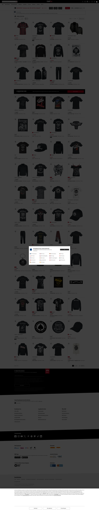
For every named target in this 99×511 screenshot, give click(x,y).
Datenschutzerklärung (57, 495)
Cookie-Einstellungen (26, 495)
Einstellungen (63, 508)
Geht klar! (35, 508)
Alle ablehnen (49, 508)
